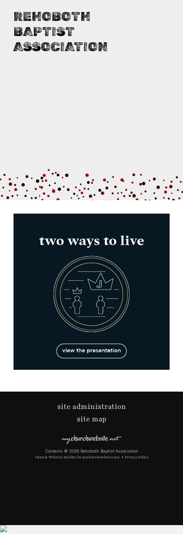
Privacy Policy (136, 457)
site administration (91, 407)
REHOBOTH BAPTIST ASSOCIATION (60, 31)
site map (92, 419)
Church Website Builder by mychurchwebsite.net (77, 457)
